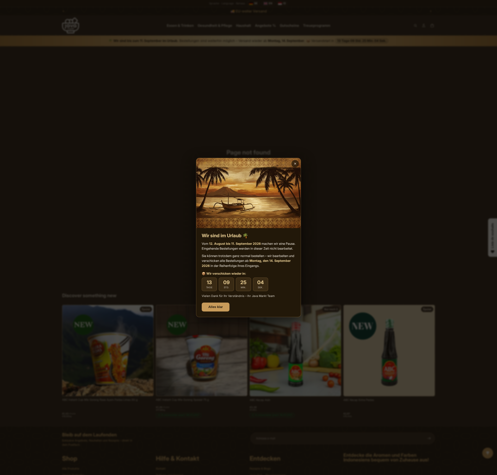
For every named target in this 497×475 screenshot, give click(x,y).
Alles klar (215, 307)
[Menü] (490, 436)
